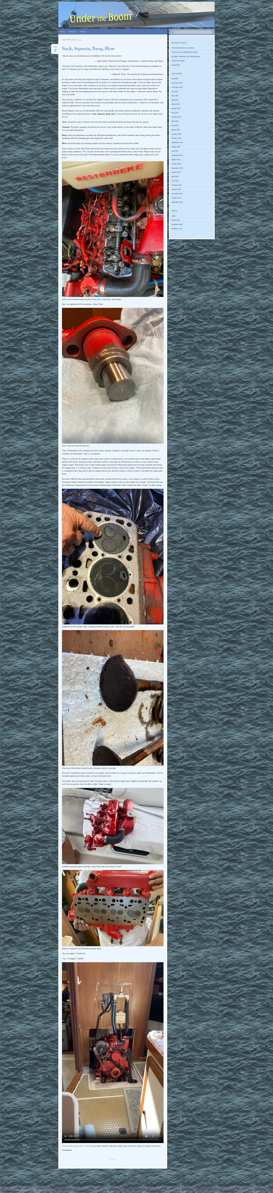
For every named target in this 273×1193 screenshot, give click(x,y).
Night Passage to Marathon (98, 79)
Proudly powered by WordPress (20, 1190)
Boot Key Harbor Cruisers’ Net (101, 100)
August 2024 (175, 108)
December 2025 (177, 83)
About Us (72, 32)
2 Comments (67, 1150)
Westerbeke (84, 88)
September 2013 (177, 202)
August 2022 (175, 147)
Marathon (105, 1146)
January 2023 (176, 134)
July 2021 (174, 151)
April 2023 (174, 125)
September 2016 (177, 168)
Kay (66, 79)
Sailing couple (122, 1146)
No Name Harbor (117, 91)
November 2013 (177, 193)
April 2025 (174, 100)
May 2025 (174, 96)
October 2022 (176, 138)
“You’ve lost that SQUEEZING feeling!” (184, 52)
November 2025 (177, 87)
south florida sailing (134, 1146)
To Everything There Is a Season (182, 48)
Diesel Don (132, 103)
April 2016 (174, 176)
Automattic (50, 1190)
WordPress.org (176, 228)
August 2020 (175, 159)
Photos (83, 32)
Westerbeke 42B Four (94, 111)
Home (62, 32)
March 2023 (175, 130)
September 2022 (177, 142)
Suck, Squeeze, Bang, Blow (88, 48)
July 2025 (174, 91)
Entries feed (175, 220)
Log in (173, 216)
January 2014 (176, 189)
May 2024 (174, 113)
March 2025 (175, 104)
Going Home (175, 65)
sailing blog (113, 1146)
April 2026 (174, 78)
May (55, 48)
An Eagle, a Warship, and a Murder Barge (185, 56)
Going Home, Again (178, 61)
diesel (99, 1146)
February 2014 (176, 185)
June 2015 (175, 181)
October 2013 (176, 198)
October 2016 (176, 164)
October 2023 (176, 117)
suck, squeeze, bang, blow (103, 114)
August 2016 (175, 172)
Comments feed (176, 224)
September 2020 (177, 155)
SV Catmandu (146, 1146)
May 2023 (174, 121)
